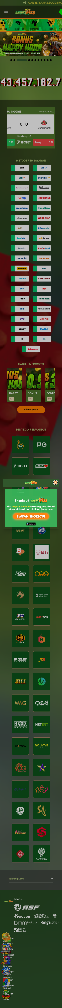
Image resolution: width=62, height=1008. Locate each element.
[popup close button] (56, 483)
